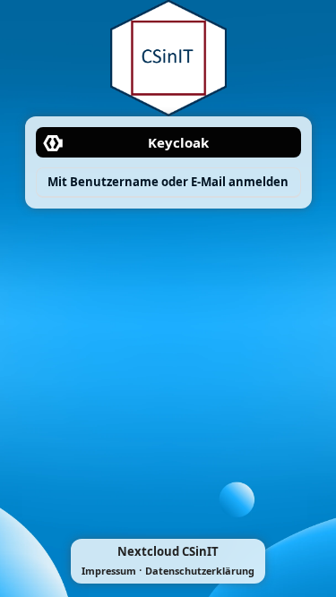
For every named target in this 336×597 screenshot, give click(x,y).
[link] (168, 142)
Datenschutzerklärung (199, 570)
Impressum (109, 570)
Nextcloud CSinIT (168, 551)
